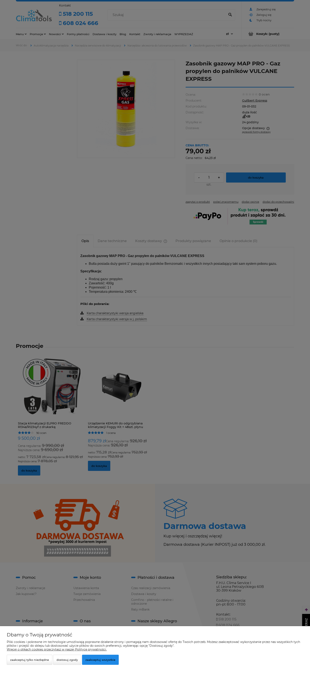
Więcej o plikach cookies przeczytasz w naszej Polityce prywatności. (57, 649)
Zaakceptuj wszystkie (100, 659)
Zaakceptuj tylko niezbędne (29, 659)
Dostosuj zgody (67, 659)
